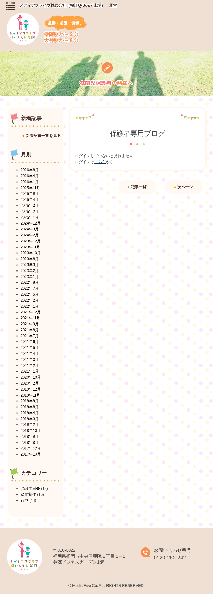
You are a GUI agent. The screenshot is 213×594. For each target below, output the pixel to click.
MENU (10, 6)
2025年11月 (30, 188)
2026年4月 (30, 176)
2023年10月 (31, 252)
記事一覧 (139, 186)
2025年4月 (30, 199)
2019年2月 (30, 424)
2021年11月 (30, 318)
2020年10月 (31, 377)
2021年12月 (31, 312)
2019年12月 (31, 389)
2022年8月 (30, 282)
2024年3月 (30, 229)
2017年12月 (31, 448)
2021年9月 (30, 324)
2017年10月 (31, 454)
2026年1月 (30, 182)
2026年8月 (30, 170)
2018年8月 (30, 442)
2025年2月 (30, 211)
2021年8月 (30, 330)
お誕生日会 (30, 488)
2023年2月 (30, 270)
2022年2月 (30, 300)
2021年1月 (30, 371)
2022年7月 (30, 288)
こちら (100, 162)
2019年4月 (30, 413)
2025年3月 (30, 205)
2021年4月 (30, 353)
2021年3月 (30, 359)
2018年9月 (30, 436)
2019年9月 (30, 401)
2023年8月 (30, 258)
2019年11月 (30, 395)
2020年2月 (30, 383)
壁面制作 (28, 494)
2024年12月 (31, 223)
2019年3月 (30, 419)
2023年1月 (30, 276)
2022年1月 (30, 306)
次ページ (185, 186)
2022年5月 (30, 294)
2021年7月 (30, 336)
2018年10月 (31, 430)
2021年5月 (30, 347)
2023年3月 (30, 264)
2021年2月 (30, 365)
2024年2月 (30, 235)
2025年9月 (30, 193)
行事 (24, 500)
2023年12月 (31, 241)
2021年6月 (30, 341)
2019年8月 (30, 407)
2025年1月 (30, 217)
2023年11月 (30, 247)
